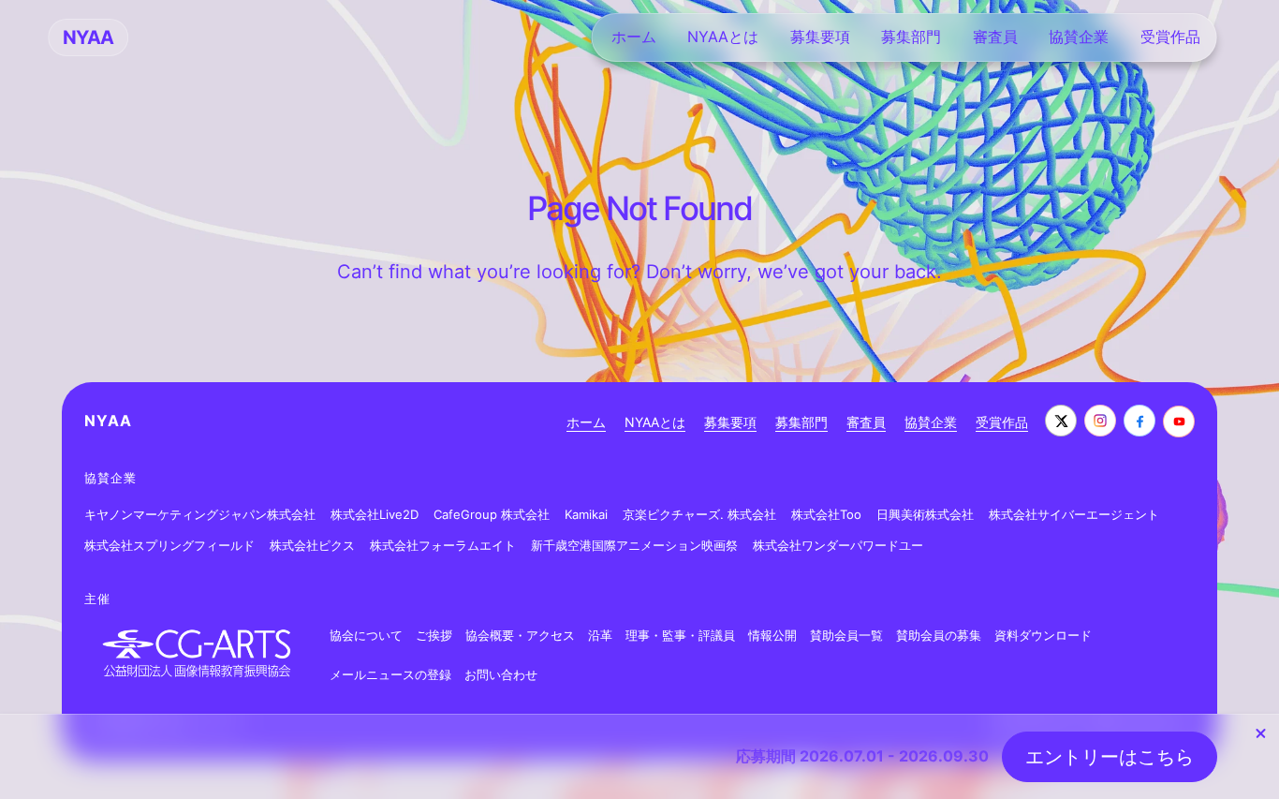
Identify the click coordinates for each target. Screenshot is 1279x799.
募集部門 (801, 422)
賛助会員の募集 (938, 635)
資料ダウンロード (1043, 635)
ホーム (586, 422)
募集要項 (730, 422)
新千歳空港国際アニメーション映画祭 (634, 545)
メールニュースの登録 (390, 674)
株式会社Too (826, 514)
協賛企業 (930, 422)
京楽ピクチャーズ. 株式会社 (699, 514)
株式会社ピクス (312, 545)
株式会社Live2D (375, 514)
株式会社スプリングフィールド (169, 545)
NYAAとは (655, 422)
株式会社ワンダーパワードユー (838, 545)
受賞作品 (1002, 422)
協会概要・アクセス (520, 635)
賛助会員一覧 (846, 635)
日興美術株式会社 (925, 514)
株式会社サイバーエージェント (1074, 514)
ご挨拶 (434, 635)
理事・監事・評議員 (680, 635)
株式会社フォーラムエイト (443, 545)
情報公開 (772, 635)
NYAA (108, 420)
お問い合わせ (500, 674)
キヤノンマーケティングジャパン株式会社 (200, 514)
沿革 (600, 635)
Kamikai (586, 514)
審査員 (866, 422)
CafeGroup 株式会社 (492, 514)
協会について (366, 635)
